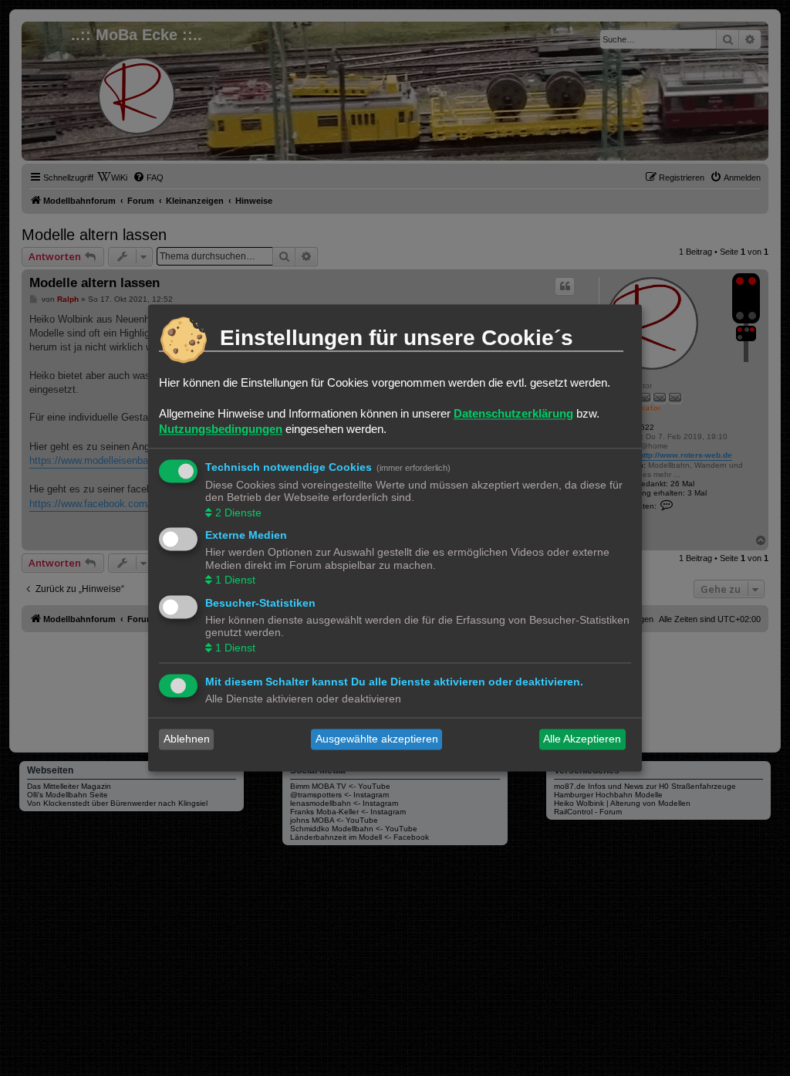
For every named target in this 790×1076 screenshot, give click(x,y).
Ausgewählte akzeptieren (377, 739)
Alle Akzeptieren (582, 739)
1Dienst (235, 580)
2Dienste (238, 512)
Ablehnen (187, 739)
